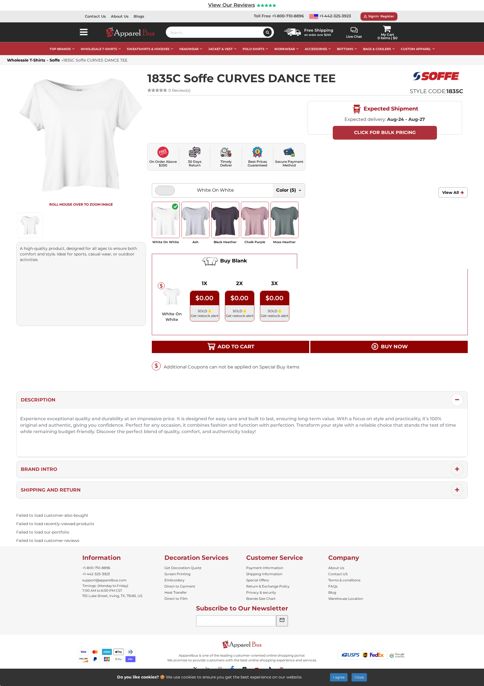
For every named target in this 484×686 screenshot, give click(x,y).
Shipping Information (264, 574)
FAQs (333, 586)
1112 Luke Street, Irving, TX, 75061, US (112, 596)
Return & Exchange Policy (268, 586)
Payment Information (264, 568)
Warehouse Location (345, 598)
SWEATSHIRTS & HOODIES (148, 49)
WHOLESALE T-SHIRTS (99, 49)
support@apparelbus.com (104, 580)
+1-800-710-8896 (96, 568)
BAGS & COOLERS (377, 49)
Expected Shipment (390, 108)
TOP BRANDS (60, 49)
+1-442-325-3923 (334, 15)
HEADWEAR (189, 49)
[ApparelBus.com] (133, 32)
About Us (120, 16)
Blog (332, 592)
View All (450, 192)
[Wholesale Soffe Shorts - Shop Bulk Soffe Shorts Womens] (436, 76)
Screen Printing (177, 574)
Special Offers (257, 580)
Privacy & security (261, 592)
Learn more (314, 677)
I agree (339, 677)
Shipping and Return (51, 490)
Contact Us (95, 16)
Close (359, 677)
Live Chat (354, 36)
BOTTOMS (345, 49)
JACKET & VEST (220, 49)
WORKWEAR (284, 49)
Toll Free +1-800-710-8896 (279, 15)
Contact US (338, 574)
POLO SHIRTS (253, 49)
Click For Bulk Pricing (385, 132)
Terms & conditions (344, 580)
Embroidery (174, 580)
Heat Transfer (175, 592)
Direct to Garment (179, 586)
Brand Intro (39, 469)
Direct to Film (176, 598)
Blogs (139, 16)
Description (38, 400)
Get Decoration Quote (182, 568)
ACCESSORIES (316, 49)
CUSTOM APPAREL (416, 49)
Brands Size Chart (261, 598)
